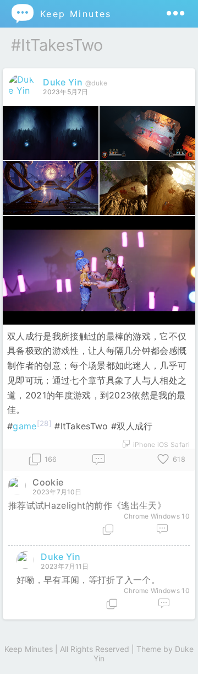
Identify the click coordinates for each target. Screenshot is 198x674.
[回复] (99, 460)
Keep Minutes (61, 13)
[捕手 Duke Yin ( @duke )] (23, 90)
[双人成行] (50, 133)
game (24, 426)
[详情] (108, 530)
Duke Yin (62, 82)
